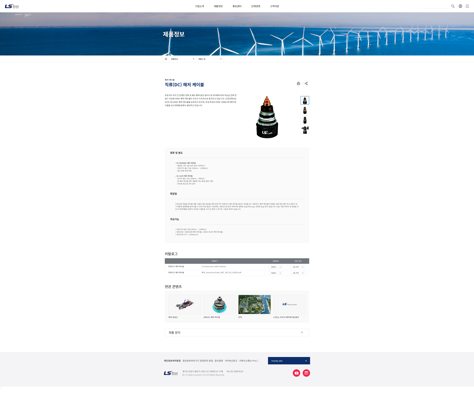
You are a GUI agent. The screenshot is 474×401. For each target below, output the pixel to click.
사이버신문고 (231, 360)
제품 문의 (174, 332)
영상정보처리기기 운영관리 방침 (197, 360)
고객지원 (274, 6)
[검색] (453, 6)
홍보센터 (237, 6)
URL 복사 (296, 267)
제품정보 (218, 6)
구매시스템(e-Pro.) (248, 360)
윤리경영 (219, 360)
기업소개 (199, 6)
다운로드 (273, 267)
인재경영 (255, 6)
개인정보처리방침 (172, 360)
